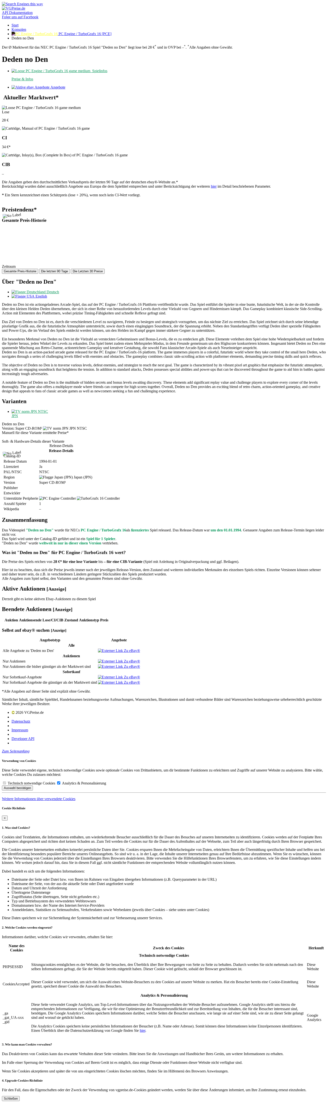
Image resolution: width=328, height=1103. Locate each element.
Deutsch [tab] (52, 292)
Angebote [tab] (57, 87)
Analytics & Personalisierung (83, 783)
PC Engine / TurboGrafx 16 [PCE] (84, 34)
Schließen (11, 1098)
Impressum (20, 730)
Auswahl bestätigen (17, 788)
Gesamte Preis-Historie (20, 271)
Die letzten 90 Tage (54, 271)
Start (15, 25)
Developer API (23, 739)
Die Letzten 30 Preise (88, 271)
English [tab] (41, 296)
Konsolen (19, 29)
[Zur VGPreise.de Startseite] (13, 8)
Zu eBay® (131, 651)
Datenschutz (21, 721)
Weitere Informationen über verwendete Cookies (38, 799)
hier (214, 186)
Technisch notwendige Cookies (31, 783)
